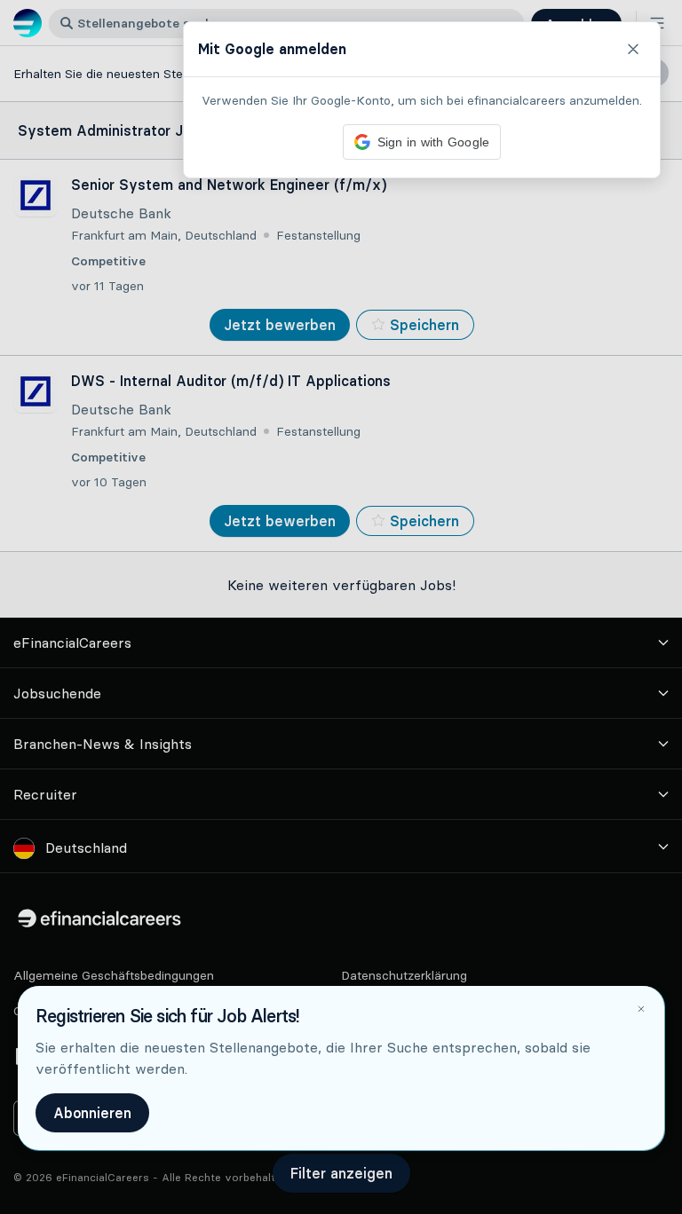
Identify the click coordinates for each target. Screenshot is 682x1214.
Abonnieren (92, 1113)
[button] (341, 607)
